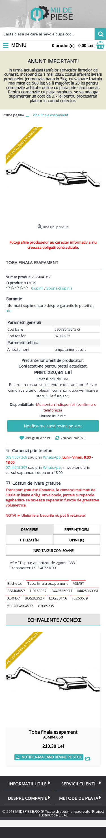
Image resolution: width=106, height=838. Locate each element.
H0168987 (38, 590)
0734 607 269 (16, 457)
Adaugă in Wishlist (37, 438)
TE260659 (80, 598)
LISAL (63, 815)
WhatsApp (52, 457)
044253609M (87, 590)
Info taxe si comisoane (53, 550)
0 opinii (37, 288)
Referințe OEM (76, 529)
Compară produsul (73, 438)
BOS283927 (34, 598)
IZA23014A (58, 598)
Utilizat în (29, 540)
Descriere (29, 529)
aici (8, 310)
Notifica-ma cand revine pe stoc (53, 426)
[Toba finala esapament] (53, 174)
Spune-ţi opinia (59, 288)
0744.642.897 (16, 467)
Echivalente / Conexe (54, 620)
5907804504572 (20, 605)
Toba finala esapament (47, 583)
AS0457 (13, 598)
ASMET (78, 583)
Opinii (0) (76, 540)
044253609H (61, 590)
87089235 (46, 605)
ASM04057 (16, 590)
